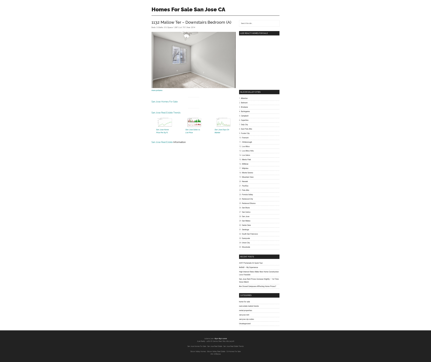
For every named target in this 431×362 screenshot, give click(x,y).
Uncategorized (245, 324)
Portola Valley (247, 195)
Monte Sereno (247, 173)
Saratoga (245, 230)
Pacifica (245, 186)
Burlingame (245, 111)
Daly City (244, 125)
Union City (246, 243)
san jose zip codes (246, 319)
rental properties (245, 310)
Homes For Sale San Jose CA (188, 9)
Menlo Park (246, 160)
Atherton (244, 98)
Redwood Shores (249, 203)
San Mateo (246, 221)
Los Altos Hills (248, 151)
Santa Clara (246, 225)
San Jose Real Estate (162, 142)
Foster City (245, 133)
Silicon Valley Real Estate (216, 351)
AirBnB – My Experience (248, 267)
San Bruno (246, 208)
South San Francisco (250, 234)
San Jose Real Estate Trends (166, 112)
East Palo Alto (246, 129)
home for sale (244, 302)
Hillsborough (247, 142)
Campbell (244, 116)
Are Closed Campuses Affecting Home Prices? (257, 286)
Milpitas (245, 168)
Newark (245, 181)
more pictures (157, 90)
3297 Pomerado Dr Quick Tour (251, 263)
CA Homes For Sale (233, 351)
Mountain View (248, 177)
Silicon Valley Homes (198, 351)
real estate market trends (249, 306)
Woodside (246, 247)
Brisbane (244, 107)
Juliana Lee (208, 339)
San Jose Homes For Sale (165, 101)
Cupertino (244, 120)
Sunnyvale (246, 238)
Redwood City (247, 199)
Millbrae (245, 164)
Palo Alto (245, 190)
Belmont (244, 103)
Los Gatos (246, 155)
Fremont (245, 138)
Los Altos (246, 146)
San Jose (245, 216)
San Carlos (246, 212)
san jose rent (244, 315)
